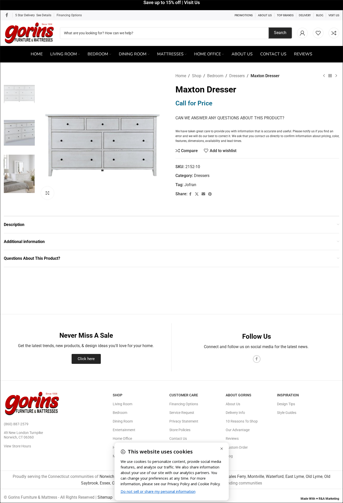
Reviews (232, 438)
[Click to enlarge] (47, 193)
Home (180, 75)
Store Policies (179, 430)
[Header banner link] (171, 5)
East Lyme (294, 476)
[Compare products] (334, 33)
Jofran (190, 184)
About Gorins (238, 395)
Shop (196, 75)
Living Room (122, 404)
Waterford (275, 476)
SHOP (117, 395)
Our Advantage (238, 430)
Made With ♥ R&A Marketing (320, 498)
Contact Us (178, 438)
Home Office (122, 438)
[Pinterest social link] (210, 194)
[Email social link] (203, 194)
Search (280, 32)
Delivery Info (235, 413)
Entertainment (124, 430)
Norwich (107, 476)
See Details (43, 15)
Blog (229, 456)
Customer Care (183, 395)
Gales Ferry (236, 476)
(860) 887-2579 (16, 424)
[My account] (302, 33)
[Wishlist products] (318, 33)
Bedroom (215, 75)
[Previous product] (324, 76)
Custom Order (237, 447)
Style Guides (286, 413)
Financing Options (69, 15)
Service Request (181, 413)
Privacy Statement (183, 421)
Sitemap (104, 497)
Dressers (237, 75)
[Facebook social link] (7, 15)
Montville (256, 476)
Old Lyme (314, 476)
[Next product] (336, 76)
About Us (233, 404)
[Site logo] (29, 32)
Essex (105, 483)
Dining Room (123, 421)
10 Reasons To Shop (242, 421)
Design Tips (286, 404)
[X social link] (196, 194)
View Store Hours (17, 446)
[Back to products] (330, 76)
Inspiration (288, 395)
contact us (262, 136)
